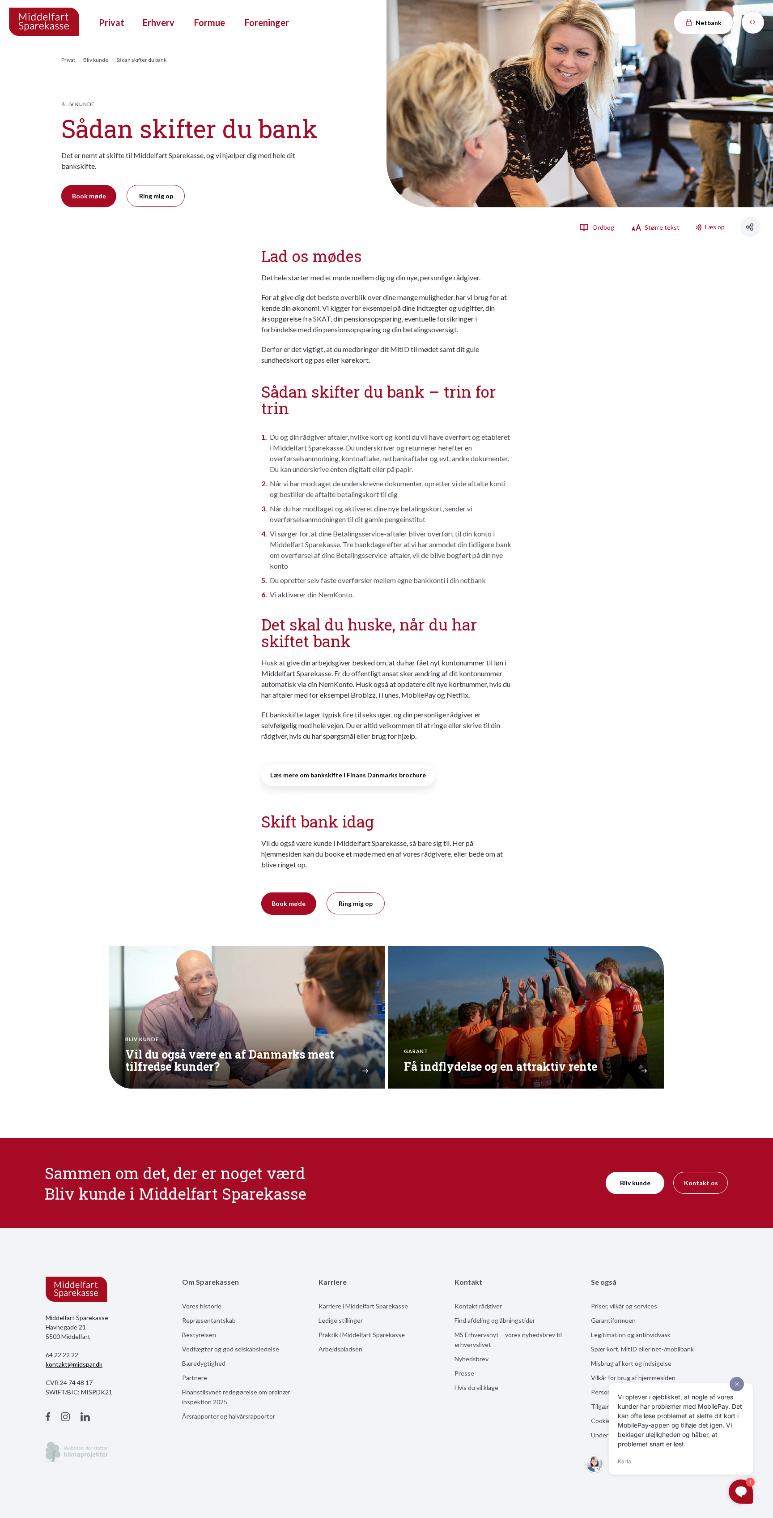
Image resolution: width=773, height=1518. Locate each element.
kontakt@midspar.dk (74, 1364)
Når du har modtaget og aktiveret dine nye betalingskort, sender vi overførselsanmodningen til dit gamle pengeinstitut (371, 513)
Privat (111, 22)
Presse (464, 1373)
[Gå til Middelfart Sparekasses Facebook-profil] (48, 1418)
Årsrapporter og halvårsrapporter (228, 1416)
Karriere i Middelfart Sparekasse (363, 1306)
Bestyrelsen (199, 1334)
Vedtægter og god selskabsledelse (230, 1349)
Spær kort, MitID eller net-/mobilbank (642, 1349)
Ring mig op (156, 196)
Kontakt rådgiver (478, 1306)
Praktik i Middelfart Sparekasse (362, 1334)
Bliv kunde (95, 59)
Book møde (89, 196)
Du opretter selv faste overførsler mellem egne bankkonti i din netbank (378, 580)
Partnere (194, 1377)
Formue (209, 22)
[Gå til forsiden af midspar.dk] (45, 23)
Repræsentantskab (209, 1320)
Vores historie (201, 1306)
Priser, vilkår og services (624, 1306)
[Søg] (753, 22)
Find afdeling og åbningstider (494, 1320)
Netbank (708, 22)
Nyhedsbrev (471, 1359)
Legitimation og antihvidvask (631, 1334)
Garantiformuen (613, 1320)
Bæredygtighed (203, 1363)
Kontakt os (701, 1183)
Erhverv (158, 22)
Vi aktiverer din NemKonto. (312, 594)
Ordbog (602, 227)
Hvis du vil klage (476, 1387)
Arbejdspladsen (340, 1349)
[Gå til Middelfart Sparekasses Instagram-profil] (65, 1418)
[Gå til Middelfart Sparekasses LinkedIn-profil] (85, 1418)
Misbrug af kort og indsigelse (631, 1363)
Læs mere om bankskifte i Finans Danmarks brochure (348, 775)
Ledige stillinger (341, 1320)
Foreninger (267, 22)
